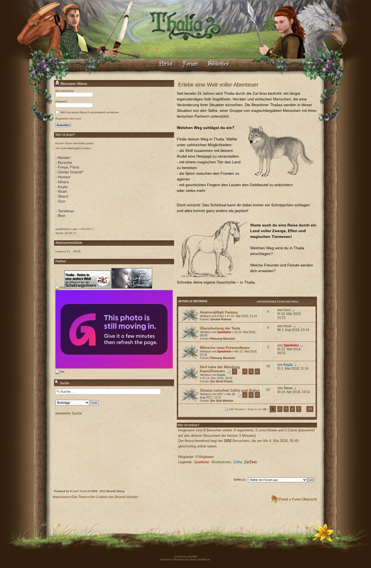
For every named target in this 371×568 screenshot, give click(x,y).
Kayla (221, 374)
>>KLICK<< (86, 229)
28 (310, 409)
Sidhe (237, 462)
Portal (283, 499)
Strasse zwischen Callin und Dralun (230, 390)
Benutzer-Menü (73, 83)
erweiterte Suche (68, 413)
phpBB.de (203, 559)
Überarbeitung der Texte (220, 328)
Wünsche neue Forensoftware (225, 348)
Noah (288, 326)
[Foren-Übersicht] (185, 45)
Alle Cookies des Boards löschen (113, 497)
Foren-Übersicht (304, 499)
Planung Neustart (222, 338)
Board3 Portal (78, 491)
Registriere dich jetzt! (68, 118)
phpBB (192, 556)
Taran (288, 388)
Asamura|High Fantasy (219, 312)
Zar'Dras (250, 462)
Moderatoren (221, 462)
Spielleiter (224, 332)
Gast (220, 316)
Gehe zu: (240, 479)
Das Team (79, 497)
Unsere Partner (220, 319)
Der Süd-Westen (221, 400)
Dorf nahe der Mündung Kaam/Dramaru (220, 369)
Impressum (61, 497)
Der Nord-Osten (221, 381)
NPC (220, 394)
